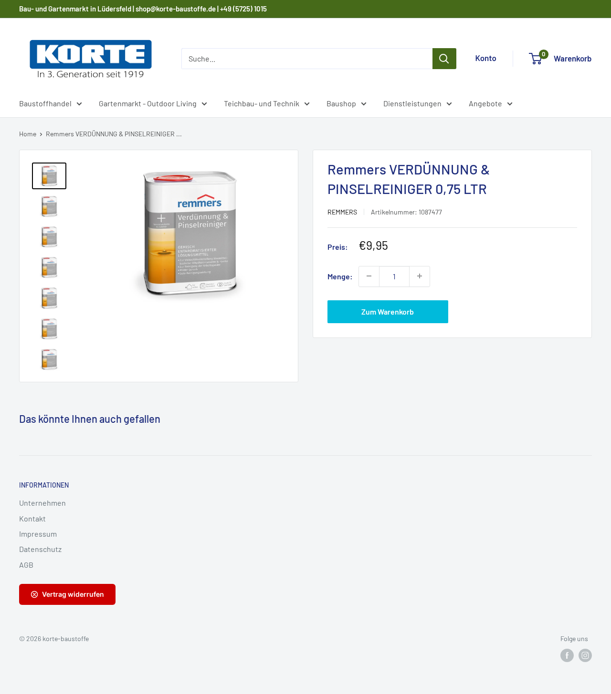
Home (27, 134)
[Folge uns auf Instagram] (585, 655)
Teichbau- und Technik (261, 103)
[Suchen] (444, 58)
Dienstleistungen (412, 103)
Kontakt (32, 518)
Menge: (340, 275)
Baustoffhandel (45, 103)
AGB (26, 564)
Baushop (341, 103)
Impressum (38, 533)
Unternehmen (42, 502)
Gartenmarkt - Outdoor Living (148, 103)
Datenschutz (40, 548)
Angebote (485, 103)
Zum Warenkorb (387, 311)
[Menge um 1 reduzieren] (369, 276)
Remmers (342, 211)
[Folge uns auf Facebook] (567, 655)
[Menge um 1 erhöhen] (420, 276)
